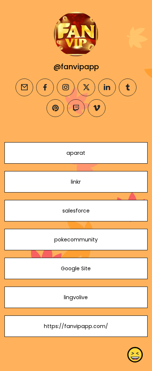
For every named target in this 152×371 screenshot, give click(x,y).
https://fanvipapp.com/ (76, 326)
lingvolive (76, 297)
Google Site (76, 268)
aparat (75, 153)
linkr (76, 182)
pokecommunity (76, 239)
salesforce (76, 210)
